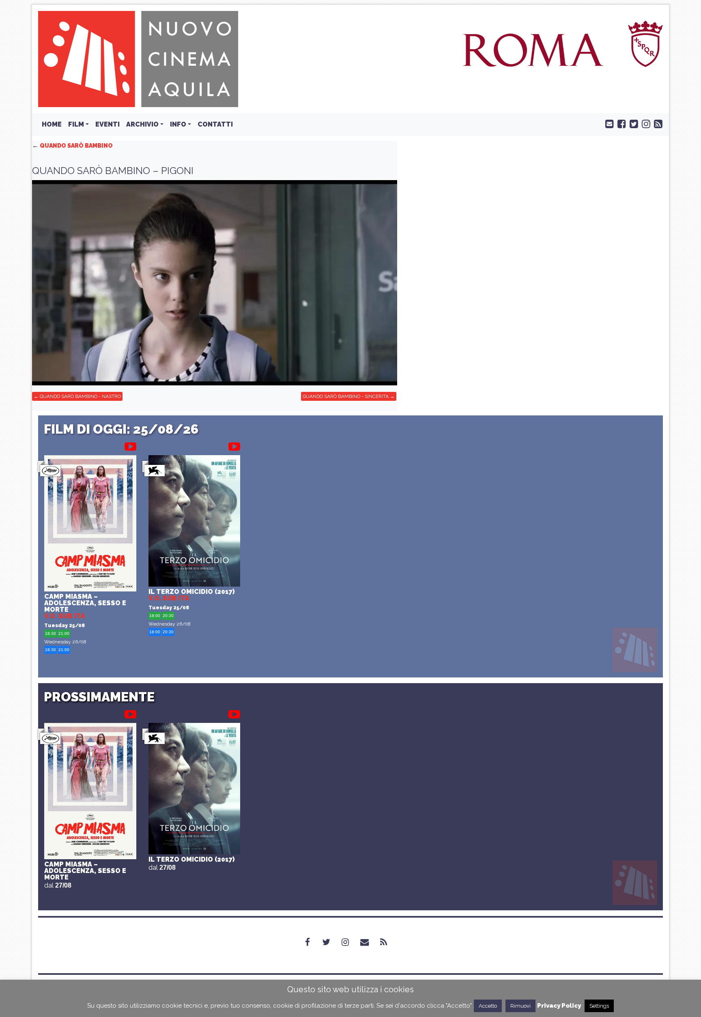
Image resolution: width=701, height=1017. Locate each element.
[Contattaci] (608, 123)
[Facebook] (312, 942)
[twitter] (632, 123)
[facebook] (620, 123)
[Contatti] (369, 942)
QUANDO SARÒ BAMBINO (72, 145)
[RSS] (388, 942)
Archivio (142, 124)
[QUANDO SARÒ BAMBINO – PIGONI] (214, 282)
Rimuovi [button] (520, 1006)
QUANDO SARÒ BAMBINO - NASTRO (80, 396)
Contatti (215, 124)
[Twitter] (331, 942)
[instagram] (644, 123)
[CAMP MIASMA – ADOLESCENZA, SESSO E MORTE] (90, 524)
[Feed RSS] (656, 123)
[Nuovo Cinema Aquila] (138, 58)
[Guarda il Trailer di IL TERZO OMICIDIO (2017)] (234, 445)
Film (76, 124)
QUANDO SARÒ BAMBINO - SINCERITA (346, 396)
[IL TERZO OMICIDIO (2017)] (194, 522)
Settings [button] (599, 1006)
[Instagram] (350, 942)
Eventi (107, 124)
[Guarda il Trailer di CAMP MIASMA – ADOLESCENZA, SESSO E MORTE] (130, 445)
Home (52, 124)
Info (178, 124)
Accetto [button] (488, 1006)
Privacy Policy (559, 1005)
